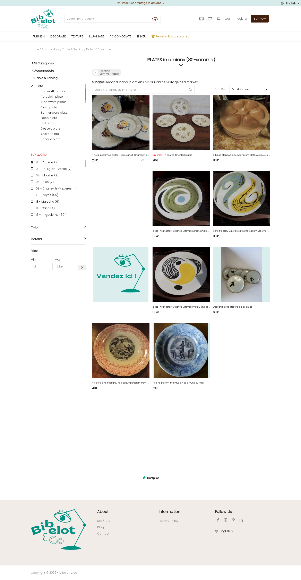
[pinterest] (233, 520)
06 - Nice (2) (45, 182)
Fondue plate (50, 139)
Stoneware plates (54, 102)
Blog (100, 527)
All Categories (44, 63)
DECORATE (58, 36)
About (103, 511)
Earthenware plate (54, 113)
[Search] (155, 19)
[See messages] (202, 18)
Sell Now (260, 19)
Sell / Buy (103, 521)
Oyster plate (50, 134)
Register (241, 19)
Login (228, 19)
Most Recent (241, 89)
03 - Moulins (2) (47, 175)
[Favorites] (210, 18)
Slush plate (49, 107)
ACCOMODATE (120, 36)
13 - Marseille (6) (47, 202)
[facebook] (218, 520)
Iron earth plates (53, 91)
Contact (103, 533)
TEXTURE (77, 36)
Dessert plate (50, 128)
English (291, 3)
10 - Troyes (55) (47, 195)
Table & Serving (72, 49)
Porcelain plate (52, 97)
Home (35, 49)
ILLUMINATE (96, 36)
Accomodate (50, 49)
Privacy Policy (168, 521)
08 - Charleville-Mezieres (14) (57, 188)
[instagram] (226, 520)
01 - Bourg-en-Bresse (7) (53, 169)
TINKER (141, 36)
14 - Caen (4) (45, 208)
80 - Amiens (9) (47, 162)
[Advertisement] (58, 335)
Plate (89, 49)
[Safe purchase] (219, 18)
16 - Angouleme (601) (51, 215)
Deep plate (49, 118)
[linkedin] (241, 520)
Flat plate (47, 123)
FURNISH (39, 36)
